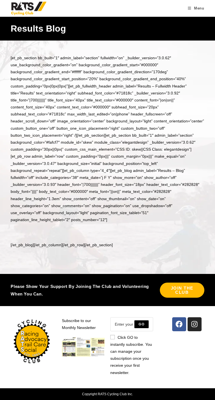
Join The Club (182, 290)
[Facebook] (179, 324)
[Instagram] (195, 324)
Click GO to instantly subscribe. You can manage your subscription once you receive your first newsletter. (131, 355)
